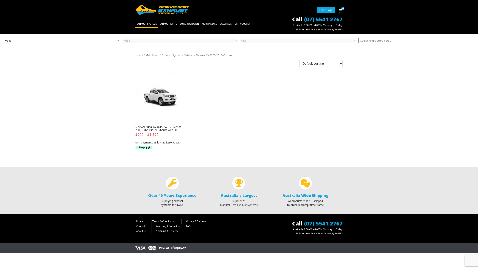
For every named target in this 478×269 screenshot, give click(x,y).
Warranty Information (168, 226)
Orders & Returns (196, 221)
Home (139, 55)
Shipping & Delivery (167, 231)
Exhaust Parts (168, 23)
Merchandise (209, 23)
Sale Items (226, 23)
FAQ (188, 226)
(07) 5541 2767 (323, 19)
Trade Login (326, 10)
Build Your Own (189, 23)
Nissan (189, 55)
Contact (140, 226)
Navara (200, 55)
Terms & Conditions (163, 221)
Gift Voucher (242, 23)
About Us (141, 231)
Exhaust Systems (147, 23)
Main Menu (152, 55)
